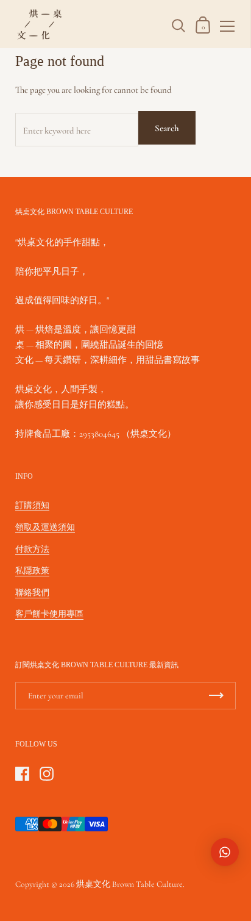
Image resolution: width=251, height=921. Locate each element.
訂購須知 (32, 505)
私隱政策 (32, 570)
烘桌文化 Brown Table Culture (129, 884)
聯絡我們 (32, 592)
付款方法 (32, 549)
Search (167, 128)
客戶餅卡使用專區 (49, 614)
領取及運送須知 (45, 527)
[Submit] (216, 695)
